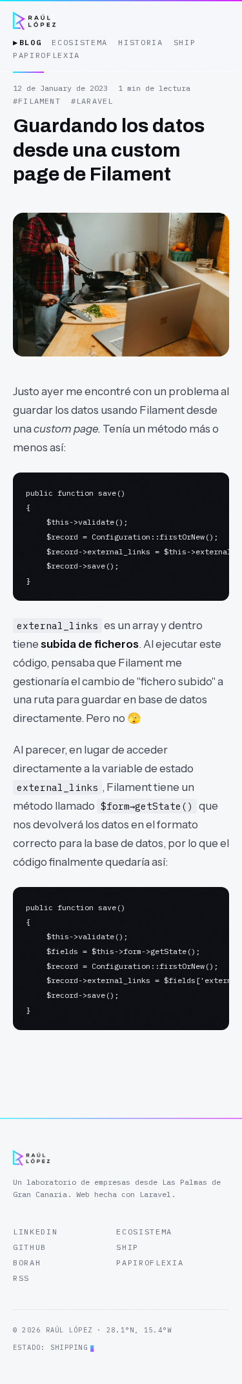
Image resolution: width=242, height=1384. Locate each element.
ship (185, 42)
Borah (27, 1262)
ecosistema (80, 42)
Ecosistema (144, 1231)
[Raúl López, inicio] (34, 21)
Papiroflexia (149, 1262)
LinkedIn (35, 1231)
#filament (37, 101)
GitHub (29, 1247)
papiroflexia (46, 55)
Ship (127, 1247)
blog (27, 42)
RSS (21, 1278)
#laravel (92, 101)
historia (140, 42)
